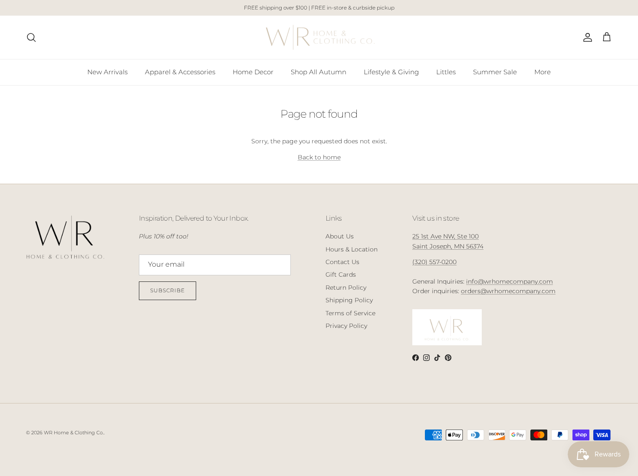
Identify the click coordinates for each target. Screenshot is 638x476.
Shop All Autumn (318, 72)
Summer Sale (495, 72)
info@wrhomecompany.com (509, 281)
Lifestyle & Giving (391, 72)
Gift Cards (341, 274)
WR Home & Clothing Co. (74, 433)
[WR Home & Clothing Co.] (319, 37)
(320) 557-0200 (434, 262)
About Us (340, 236)
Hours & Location (352, 249)
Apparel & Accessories (180, 72)
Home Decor (253, 72)
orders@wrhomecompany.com (508, 291)
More (542, 72)
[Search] (31, 37)
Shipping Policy (349, 300)
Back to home (319, 157)
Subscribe (167, 290)
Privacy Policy (346, 326)
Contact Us (342, 262)
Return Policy (346, 287)
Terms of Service (350, 313)
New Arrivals (107, 72)
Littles (446, 72)
